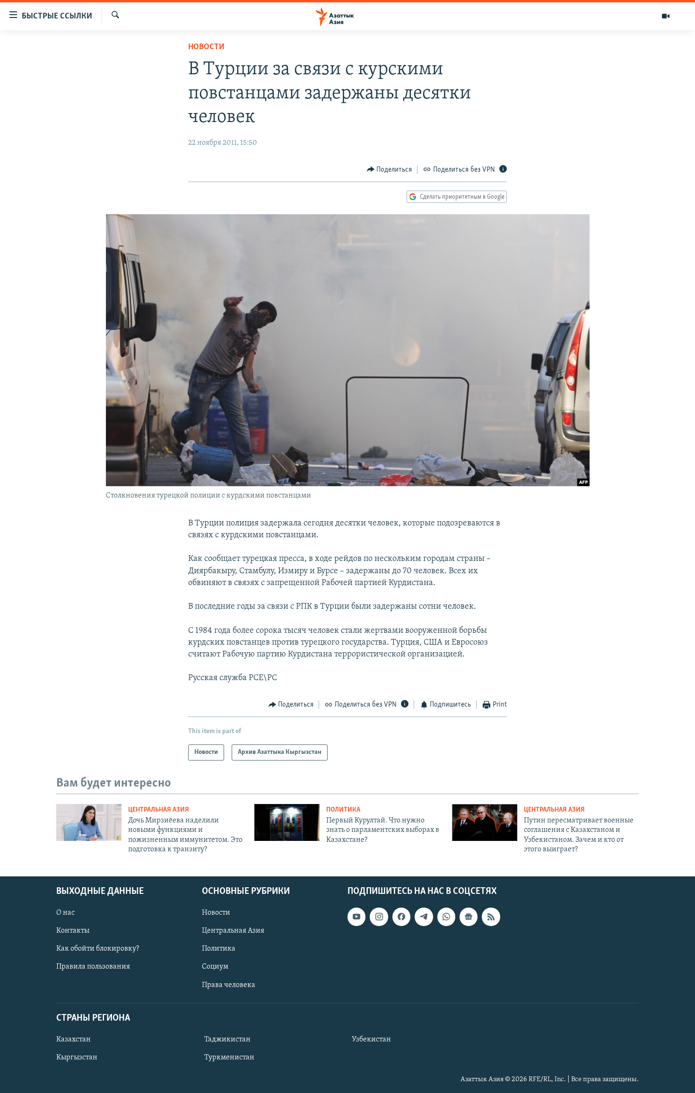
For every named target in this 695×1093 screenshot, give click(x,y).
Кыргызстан (76, 1057)
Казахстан (73, 1039)
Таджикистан (227, 1039)
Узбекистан (371, 1039)
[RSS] (491, 917)
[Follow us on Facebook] (401, 917)
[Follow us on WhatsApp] (446, 917)
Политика (343, 809)
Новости (206, 47)
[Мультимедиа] (666, 16)
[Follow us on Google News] (469, 917)
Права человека (228, 984)
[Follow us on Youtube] (356, 917)
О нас (65, 913)
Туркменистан (229, 1057)
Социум (215, 967)
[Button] (389, 170)
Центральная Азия (158, 809)
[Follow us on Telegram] (424, 917)
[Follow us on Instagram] (379, 917)
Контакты (72, 931)
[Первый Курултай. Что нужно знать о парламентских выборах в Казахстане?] (287, 822)
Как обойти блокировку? (97, 949)
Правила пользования (93, 967)
